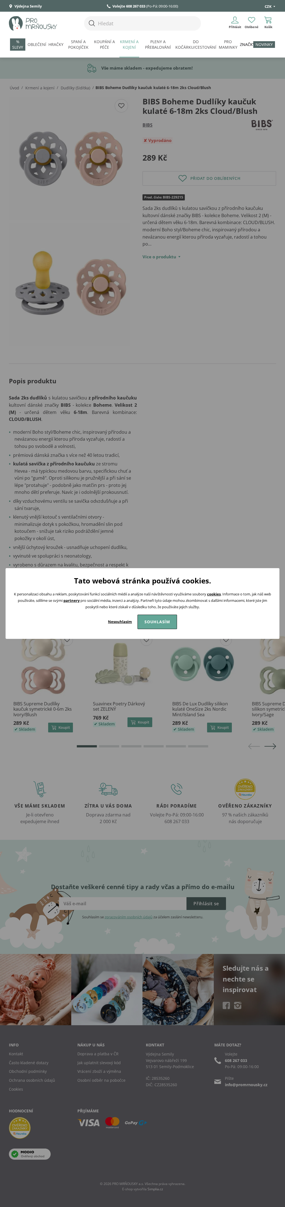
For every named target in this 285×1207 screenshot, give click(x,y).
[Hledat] (92, 23)
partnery (71, 600)
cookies (214, 594)
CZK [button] (268, 6)
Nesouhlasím (120, 621)
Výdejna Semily (28, 6)
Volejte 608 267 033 (129, 6)
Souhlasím (157, 621)
